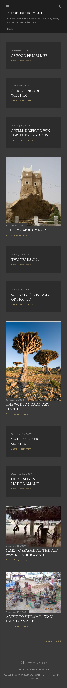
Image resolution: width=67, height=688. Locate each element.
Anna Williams (43, 669)
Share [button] (14, 60)
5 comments (26, 100)
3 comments (20, 234)
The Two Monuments (26, 229)
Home (11, 28)
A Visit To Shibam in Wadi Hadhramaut (29, 618)
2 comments (26, 140)
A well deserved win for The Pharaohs (30, 132)
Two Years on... (25, 259)
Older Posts (53, 640)
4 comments (21, 414)
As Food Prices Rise (29, 55)
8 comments (21, 626)
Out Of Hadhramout (24, 13)
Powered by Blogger (36, 662)
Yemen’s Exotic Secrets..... (25, 441)
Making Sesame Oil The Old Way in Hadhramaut (32, 552)
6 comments (26, 60)
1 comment (25, 448)
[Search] (59, 5)
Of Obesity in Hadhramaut (25, 481)
